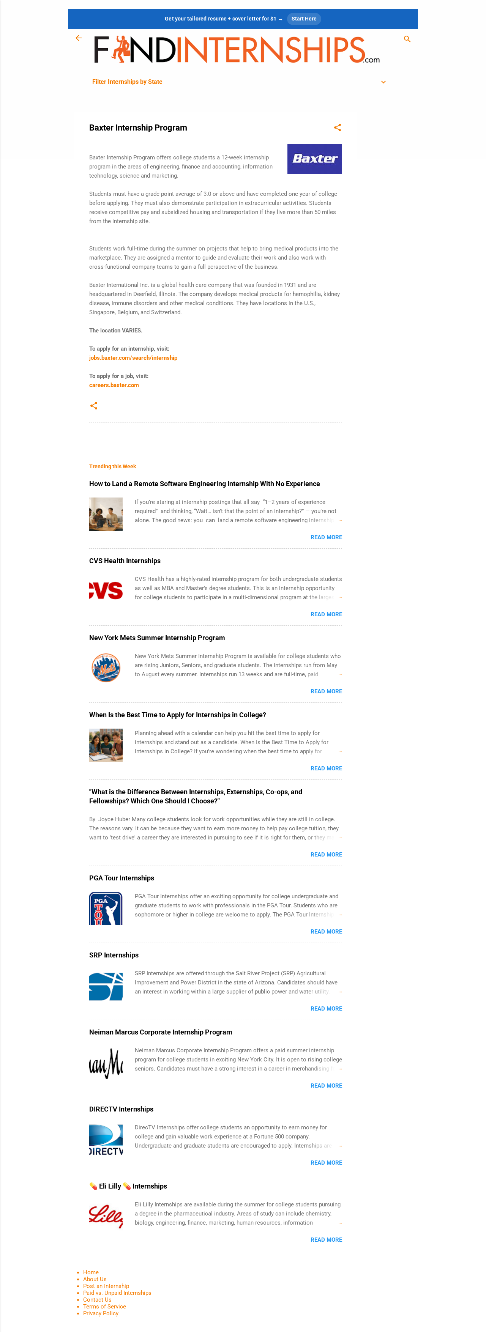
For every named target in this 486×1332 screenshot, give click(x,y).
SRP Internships (114, 955)
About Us (95, 1279)
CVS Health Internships (125, 561)
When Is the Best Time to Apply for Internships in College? (177, 715)
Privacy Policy (100, 1313)
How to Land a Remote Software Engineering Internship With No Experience (204, 484)
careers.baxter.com (114, 385)
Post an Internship (106, 1286)
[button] (337, 129)
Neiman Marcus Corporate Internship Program (160, 1032)
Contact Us (97, 1299)
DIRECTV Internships (121, 1109)
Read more (326, 537)
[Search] (407, 40)
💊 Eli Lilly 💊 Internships (128, 1186)
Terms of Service (104, 1306)
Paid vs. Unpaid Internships (117, 1292)
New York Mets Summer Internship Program (157, 638)
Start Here (304, 19)
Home (91, 1272)
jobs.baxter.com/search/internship (133, 357)
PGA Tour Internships (121, 878)
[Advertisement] (387, 225)
